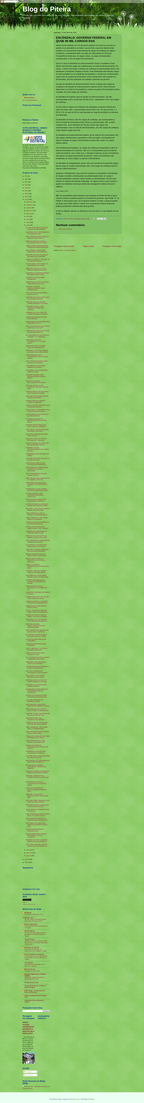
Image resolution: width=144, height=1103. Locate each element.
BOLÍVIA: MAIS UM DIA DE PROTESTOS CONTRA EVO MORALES (35, 560)
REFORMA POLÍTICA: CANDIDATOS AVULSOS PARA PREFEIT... (37, 805)
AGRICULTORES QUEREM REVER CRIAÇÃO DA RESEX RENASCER (37, 246)
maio (28, 222)
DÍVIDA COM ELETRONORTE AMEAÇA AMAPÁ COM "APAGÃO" (37, 527)
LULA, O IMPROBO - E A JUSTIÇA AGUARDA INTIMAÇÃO (36, 649)
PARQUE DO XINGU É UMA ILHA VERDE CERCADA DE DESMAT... (37, 615)
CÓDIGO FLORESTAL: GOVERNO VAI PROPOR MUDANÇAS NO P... (37, 602)
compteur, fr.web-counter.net (29, 904)
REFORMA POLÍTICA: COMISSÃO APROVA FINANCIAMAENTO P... (37, 840)
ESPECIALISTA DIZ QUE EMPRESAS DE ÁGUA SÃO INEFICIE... (37, 523)
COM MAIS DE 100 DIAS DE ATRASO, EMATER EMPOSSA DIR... (38, 331)
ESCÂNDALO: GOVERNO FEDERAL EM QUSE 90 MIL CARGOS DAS (37, 351)
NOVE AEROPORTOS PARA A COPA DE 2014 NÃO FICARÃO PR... (37, 631)
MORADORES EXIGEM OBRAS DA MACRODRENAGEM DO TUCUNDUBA (37, 691)
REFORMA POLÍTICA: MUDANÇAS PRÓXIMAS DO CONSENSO (37, 255)
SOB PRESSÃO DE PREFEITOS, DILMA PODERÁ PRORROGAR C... (37, 819)
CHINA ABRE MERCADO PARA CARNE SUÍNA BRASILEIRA (35, 741)
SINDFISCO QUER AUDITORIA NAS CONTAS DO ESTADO (37, 397)
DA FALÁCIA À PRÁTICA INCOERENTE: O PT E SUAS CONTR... (36, 341)
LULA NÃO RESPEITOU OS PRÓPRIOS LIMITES (34, 700)
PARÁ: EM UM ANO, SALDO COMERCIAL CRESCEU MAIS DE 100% (37, 387)
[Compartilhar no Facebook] (103, 219)
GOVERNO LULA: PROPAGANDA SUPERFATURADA (36, 685)
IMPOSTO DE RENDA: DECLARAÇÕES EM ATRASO (36, 381)
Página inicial (88, 246)
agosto (28, 213)
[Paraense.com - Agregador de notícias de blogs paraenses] (36, 1088)
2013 (26, 193)
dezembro (29, 202)
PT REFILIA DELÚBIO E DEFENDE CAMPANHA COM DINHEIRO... (37, 228)
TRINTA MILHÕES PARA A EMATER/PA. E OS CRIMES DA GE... (36, 587)
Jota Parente (29, 962)
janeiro (28, 855)
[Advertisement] (88, 239)
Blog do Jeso (29, 917)
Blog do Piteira (47, 9)
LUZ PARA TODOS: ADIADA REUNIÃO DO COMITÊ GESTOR (38, 756)
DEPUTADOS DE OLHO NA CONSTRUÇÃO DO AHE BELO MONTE (36, 783)
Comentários (29, 1075)
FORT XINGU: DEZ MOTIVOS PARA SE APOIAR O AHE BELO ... (37, 430)
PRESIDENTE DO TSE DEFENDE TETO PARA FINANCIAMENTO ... (37, 620)
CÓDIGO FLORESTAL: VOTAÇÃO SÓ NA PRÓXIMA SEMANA (37, 260)
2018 (26, 179)
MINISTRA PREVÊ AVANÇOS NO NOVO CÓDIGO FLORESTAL (36, 425)
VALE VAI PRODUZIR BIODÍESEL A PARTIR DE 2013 (37, 293)
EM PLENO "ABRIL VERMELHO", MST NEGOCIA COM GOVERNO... (38, 801)
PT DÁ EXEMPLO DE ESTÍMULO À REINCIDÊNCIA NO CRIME (37, 264)
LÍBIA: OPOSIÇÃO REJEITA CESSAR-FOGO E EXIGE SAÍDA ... (37, 732)
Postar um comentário (65, 229)
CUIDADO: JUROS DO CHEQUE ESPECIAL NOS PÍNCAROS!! (36, 571)
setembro (29, 210)
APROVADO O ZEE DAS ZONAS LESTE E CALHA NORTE (36, 662)
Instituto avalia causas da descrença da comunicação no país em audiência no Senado (36, 957)
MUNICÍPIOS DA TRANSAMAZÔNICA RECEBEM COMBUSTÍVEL (37, 273)
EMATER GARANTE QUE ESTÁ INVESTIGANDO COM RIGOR (36, 555)
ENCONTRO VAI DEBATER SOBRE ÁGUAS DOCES (37, 435)
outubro (29, 207)
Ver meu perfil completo (30, 100)
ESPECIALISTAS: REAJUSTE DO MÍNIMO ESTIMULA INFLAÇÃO (36, 536)
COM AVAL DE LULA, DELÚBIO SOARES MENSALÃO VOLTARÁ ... (37, 302)
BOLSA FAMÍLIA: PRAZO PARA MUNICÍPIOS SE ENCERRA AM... (37, 251)
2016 (26, 185)
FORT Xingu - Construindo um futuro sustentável (35, 991)
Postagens (28, 1071)
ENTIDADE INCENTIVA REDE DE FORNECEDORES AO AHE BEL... (37, 681)
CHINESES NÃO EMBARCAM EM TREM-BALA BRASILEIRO (36, 532)
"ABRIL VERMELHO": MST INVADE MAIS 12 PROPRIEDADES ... (37, 728)
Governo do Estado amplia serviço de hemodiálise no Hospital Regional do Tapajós (35, 934)
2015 (26, 188)
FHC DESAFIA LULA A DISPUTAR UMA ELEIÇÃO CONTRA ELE (36, 545)
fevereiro (29, 853)
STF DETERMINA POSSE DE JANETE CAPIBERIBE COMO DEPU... (38, 658)
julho (28, 216)
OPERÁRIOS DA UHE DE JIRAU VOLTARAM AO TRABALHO (36, 752)
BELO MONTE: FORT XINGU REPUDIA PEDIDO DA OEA (35, 676)
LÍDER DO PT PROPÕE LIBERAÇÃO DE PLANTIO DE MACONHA (37, 550)
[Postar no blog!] (100, 219)
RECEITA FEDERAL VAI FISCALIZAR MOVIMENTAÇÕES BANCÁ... (37, 444)
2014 (26, 190)
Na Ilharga (28, 912)
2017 (26, 182)
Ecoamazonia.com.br (31, 982)
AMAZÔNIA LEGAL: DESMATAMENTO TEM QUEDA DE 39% (38, 233)
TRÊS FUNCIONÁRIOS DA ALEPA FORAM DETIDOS (36, 474)
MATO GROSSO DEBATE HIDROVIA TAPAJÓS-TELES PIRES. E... (37, 237)
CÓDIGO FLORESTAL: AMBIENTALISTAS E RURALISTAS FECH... (37, 566)
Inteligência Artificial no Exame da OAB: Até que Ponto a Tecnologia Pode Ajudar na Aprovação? (36, 942)
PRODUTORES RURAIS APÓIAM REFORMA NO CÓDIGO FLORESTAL (36, 835)
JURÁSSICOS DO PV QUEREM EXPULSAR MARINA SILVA (35, 346)
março (28, 850)
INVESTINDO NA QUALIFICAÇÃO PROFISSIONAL (36, 318)
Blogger (92, 1099)
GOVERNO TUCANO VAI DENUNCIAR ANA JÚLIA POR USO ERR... (38, 714)
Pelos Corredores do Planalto (34, 954)
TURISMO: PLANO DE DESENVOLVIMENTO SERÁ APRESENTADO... (35, 288)
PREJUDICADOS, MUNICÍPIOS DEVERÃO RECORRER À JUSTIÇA (37, 705)
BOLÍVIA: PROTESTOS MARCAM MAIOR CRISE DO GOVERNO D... (37, 611)
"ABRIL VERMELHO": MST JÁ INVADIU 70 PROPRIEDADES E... (37, 514)
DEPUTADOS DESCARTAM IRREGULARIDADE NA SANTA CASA (36, 789)
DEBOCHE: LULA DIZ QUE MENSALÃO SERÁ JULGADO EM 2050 (37, 796)
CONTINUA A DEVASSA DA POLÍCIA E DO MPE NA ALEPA (38, 459)
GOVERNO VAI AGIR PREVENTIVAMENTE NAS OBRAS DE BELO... (37, 449)
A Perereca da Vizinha (32, 947)
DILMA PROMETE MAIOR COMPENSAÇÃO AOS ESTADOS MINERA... (37, 356)
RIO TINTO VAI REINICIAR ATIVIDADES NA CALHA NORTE (36, 672)
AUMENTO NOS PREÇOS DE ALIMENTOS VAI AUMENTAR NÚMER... (36, 581)
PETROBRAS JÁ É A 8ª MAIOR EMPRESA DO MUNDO (35, 366)
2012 (26, 196)
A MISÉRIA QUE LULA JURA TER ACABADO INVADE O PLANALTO (37, 313)
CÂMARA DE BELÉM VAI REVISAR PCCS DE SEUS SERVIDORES (37, 723)
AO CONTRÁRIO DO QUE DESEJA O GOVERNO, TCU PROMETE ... (37, 336)
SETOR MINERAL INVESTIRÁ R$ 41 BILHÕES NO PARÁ (37, 415)
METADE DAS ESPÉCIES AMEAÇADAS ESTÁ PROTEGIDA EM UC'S (37, 747)
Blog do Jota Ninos (31, 924)
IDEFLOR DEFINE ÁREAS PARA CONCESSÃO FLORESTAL (36, 500)
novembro (29, 205)
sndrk (78, 1099)
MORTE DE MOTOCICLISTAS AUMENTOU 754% (35, 653)
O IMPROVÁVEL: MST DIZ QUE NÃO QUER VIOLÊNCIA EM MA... (37, 597)
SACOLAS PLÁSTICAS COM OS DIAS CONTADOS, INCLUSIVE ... (38, 327)
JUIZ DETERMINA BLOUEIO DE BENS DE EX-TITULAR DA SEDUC (38, 814)
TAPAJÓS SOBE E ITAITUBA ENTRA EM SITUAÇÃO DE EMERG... (37, 392)
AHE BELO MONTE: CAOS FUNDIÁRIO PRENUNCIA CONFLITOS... (34, 495)
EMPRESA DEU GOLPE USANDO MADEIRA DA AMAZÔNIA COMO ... (37, 489)
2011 (26, 199)
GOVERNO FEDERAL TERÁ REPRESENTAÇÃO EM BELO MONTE (36, 376)
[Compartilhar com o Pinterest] (105, 219)
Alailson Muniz (29, 931)
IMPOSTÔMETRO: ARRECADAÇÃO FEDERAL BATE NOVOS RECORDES (37, 469)
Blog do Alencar (30, 969)
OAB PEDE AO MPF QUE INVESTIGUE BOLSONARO (35, 718)
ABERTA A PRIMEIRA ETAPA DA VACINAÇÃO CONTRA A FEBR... (37, 242)
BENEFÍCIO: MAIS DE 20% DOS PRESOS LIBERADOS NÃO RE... (37, 269)
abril (27, 225)
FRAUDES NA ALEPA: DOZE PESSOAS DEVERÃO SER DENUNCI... (35, 308)
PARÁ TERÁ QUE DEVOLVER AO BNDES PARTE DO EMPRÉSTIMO (37, 709)
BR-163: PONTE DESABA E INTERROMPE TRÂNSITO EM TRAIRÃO (36, 766)
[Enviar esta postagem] (94, 218)
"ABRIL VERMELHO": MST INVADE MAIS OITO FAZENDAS (37, 518)
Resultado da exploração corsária (34, 914)
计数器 (24, 902)
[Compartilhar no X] (102, 219)
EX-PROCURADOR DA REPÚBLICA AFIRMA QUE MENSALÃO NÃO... (37, 505)
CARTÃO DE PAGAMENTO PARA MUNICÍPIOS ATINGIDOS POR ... (37, 696)
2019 (26, 176)
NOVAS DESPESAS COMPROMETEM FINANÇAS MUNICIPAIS (38, 541)
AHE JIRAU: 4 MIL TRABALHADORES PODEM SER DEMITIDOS (37, 509)
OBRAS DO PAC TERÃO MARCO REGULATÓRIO (36, 606)
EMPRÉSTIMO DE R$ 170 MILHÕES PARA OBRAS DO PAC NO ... (37, 282)
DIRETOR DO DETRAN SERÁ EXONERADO (35, 278)
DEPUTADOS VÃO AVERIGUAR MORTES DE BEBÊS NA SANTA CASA (36, 824)
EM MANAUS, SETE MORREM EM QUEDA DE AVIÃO (37, 371)
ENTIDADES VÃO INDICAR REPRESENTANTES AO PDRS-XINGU (36, 420)
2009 (26, 862)
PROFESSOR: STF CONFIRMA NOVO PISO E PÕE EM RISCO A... (38, 761)
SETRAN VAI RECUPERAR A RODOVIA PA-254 (35, 830)
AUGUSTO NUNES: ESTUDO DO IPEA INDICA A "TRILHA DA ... (36, 439)
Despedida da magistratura (32, 971)
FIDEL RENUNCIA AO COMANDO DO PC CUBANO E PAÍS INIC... (37, 479)
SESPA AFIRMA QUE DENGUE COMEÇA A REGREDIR (35, 401)
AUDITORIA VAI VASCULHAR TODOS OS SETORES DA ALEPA (37, 298)
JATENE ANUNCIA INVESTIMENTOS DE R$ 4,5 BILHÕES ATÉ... (37, 667)
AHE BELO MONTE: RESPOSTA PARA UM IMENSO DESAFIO (38, 406)
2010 (26, 859)
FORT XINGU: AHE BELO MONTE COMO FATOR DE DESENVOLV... (37, 845)
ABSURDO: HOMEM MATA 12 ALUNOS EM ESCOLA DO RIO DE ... (37, 777)
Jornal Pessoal (29, 939)
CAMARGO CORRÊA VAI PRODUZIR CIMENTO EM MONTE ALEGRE (37, 772)
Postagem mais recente (64, 246)
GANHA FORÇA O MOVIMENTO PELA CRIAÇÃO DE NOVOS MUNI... (38, 410)
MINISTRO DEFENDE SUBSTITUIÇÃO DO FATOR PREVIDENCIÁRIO (35, 625)
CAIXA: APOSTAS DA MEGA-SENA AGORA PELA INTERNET (36, 362)
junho (28, 219)
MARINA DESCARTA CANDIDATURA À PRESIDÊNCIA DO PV (38, 322)
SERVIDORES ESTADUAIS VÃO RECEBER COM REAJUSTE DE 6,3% (36, 484)
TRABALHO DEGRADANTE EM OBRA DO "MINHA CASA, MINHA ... (38, 737)
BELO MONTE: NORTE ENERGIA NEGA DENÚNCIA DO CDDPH (36, 635)
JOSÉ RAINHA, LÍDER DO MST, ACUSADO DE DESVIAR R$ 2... (36, 463)
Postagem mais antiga (112, 246)
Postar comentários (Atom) (67, 250)
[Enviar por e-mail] (98, 219)
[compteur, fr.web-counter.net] (27, 900)
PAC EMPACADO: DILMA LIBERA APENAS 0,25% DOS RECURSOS (37, 576)
